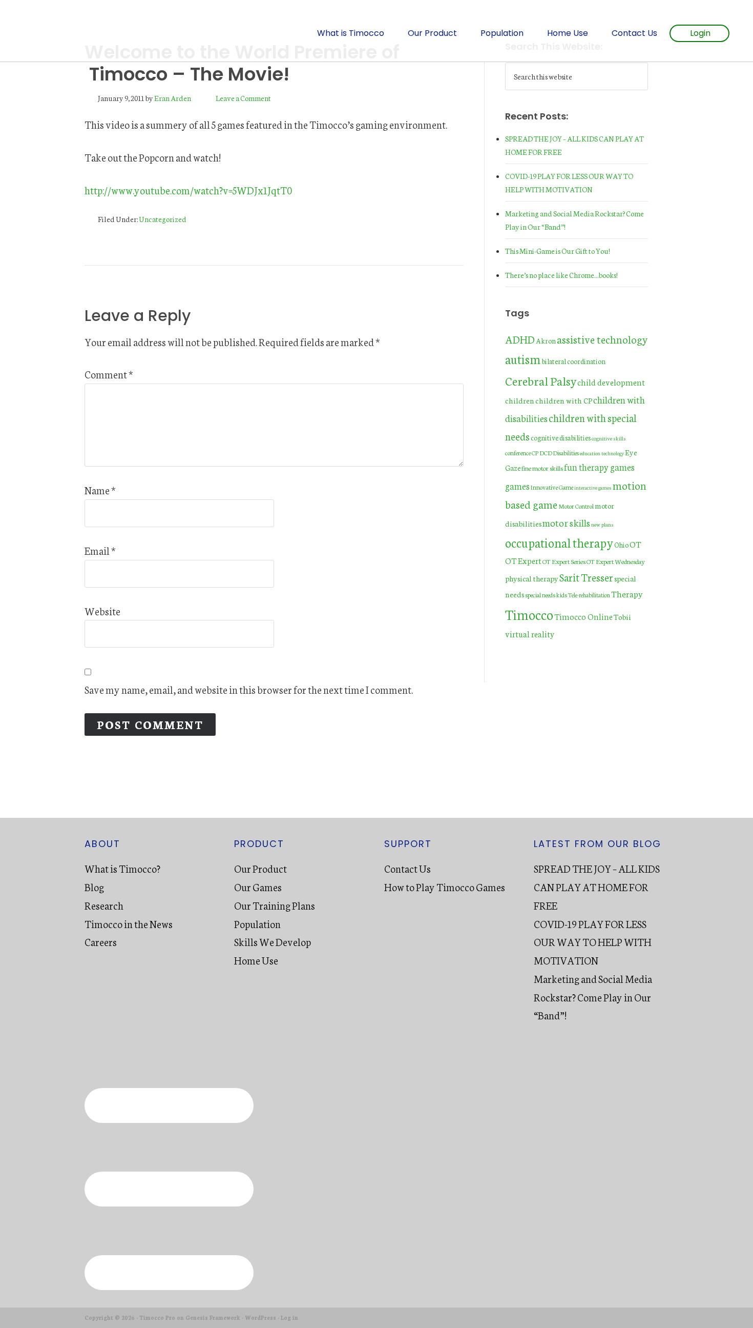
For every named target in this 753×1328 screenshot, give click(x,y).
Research (104, 905)
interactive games (593, 487)
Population (257, 923)
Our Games (258, 886)
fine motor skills (542, 467)
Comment (109, 374)
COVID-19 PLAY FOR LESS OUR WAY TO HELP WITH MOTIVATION (593, 942)
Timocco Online (583, 616)
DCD (545, 452)
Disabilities (566, 453)
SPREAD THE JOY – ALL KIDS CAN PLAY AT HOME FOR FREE (597, 886)
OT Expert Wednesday (616, 561)
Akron (546, 340)
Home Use (256, 960)
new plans (602, 524)
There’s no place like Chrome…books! (561, 275)
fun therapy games (599, 466)
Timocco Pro (157, 1317)
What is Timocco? (122, 868)
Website (102, 610)
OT (635, 543)
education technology (602, 453)
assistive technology (602, 338)
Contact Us (407, 868)
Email (100, 550)
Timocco (84, 30)
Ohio (621, 544)
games (517, 485)
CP (535, 452)
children (519, 400)
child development (611, 382)
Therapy (627, 593)
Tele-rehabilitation (589, 595)
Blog (94, 886)
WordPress (260, 1317)
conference (518, 452)
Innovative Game (552, 486)
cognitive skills (609, 438)
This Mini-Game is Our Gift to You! (557, 251)
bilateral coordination (573, 361)
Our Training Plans (274, 905)
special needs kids (546, 594)
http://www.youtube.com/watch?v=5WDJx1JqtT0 (188, 190)
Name (100, 489)
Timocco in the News (129, 923)
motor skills (566, 522)
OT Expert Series (563, 561)
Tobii (622, 616)
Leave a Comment (243, 98)
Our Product (260, 868)
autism (522, 358)
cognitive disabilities (561, 437)
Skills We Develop (272, 941)
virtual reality (530, 633)
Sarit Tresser (586, 577)
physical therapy (531, 578)
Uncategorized (162, 219)
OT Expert (523, 560)
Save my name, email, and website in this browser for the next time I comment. (249, 689)
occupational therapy (559, 542)
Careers (101, 941)
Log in (289, 1317)
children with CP (563, 400)
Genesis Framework (212, 1317)
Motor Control (576, 505)
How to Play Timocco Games (444, 886)
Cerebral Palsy (540, 380)
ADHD (520, 339)
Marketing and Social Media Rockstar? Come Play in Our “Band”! (593, 996)
